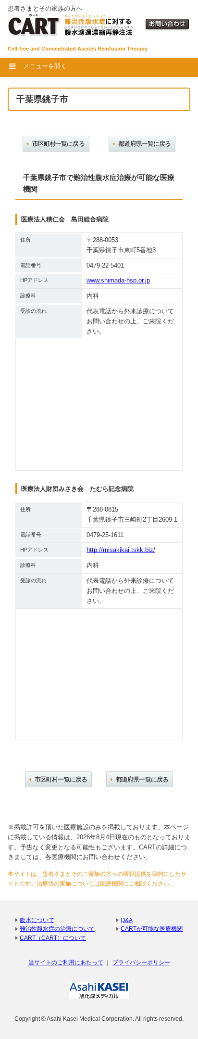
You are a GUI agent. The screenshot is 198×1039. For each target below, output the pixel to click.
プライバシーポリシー (141, 962)
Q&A (127, 920)
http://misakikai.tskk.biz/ (121, 549)
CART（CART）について (53, 938)
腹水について (37, 920)
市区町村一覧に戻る (58, 143)
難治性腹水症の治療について (57, 928)
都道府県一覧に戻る (144, 143)
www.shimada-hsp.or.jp (118, 280)
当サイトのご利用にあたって (65, 962)
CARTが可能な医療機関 (152, 928)
